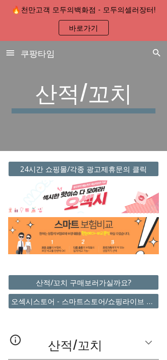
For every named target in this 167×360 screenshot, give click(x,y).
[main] (83, 96)
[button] (10, 52)
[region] (83, 20)
